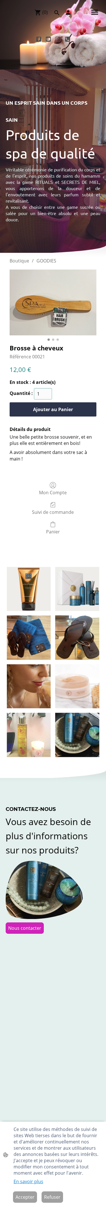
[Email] (57, 39)
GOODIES (46, 261)
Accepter (25, 1197)
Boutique (19, 261)
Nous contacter (24, 928)
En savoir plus (28, 1181)
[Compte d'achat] (68, 12)
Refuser (52, 1197)
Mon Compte (53, 492)
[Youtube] (48, 39)
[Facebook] (38, 39)
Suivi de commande (53, 512)
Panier (53, 532)
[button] (56, 12)
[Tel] (67, 39)
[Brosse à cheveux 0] (53, 302)
